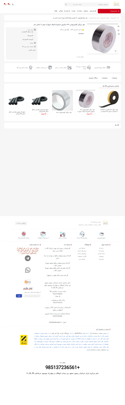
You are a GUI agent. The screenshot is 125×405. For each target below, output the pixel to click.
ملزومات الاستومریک (104, 17)
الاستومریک (113, 17)
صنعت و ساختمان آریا (102, 329)
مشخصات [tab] (104, 78)
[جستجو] (66, 4)
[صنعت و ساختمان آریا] (28, 282)
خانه (118, 17)
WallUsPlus (78, 333)
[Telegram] (28, 258)
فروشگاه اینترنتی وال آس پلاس (60, 333)
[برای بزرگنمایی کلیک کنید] (116, 51)
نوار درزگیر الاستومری (93, 17)
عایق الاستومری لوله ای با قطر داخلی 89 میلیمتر (40, 110)
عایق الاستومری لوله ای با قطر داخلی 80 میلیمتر (17, 113)
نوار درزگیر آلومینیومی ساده (64, 112)
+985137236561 (62, 367)
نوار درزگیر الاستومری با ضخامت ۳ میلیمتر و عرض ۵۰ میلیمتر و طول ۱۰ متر (109, 111)
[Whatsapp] (28, 270)
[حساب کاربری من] (12, 4)
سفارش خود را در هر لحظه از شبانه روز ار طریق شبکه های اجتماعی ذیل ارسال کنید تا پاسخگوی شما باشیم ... (28, 250)
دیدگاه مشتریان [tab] (93, 78)
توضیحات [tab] (114, 78)
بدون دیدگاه (63, 30)
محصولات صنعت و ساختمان (98, 349)
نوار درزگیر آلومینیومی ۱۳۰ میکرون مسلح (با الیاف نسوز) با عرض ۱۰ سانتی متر (86, 111)
